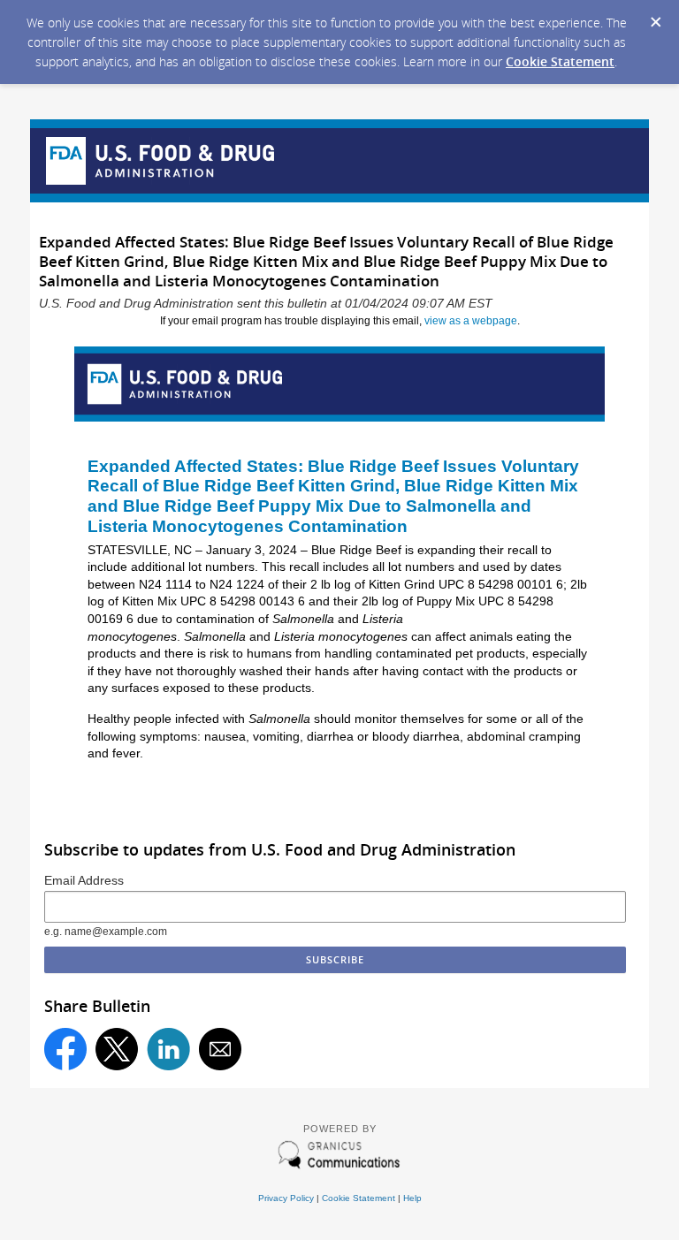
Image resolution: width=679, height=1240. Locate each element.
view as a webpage (470, 321)
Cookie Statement (560, 61)
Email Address (84, 880)
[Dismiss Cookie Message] (656, 23)
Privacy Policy (286, 1198)
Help (412, 1198)
